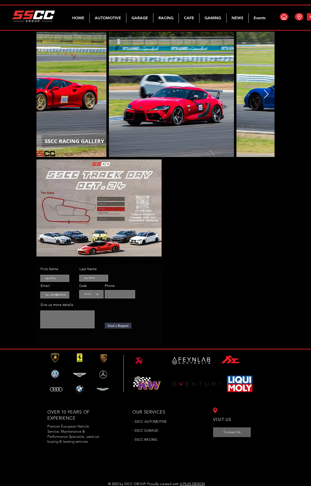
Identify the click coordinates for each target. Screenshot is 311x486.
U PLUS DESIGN (192, 484)
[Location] (299, 16)
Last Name (88, 269)
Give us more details (57, 305)
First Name (49, 269)
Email (45, 286)
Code (83, 286)
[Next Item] (266, 94)
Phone (110, 286)
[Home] (284, 16)
